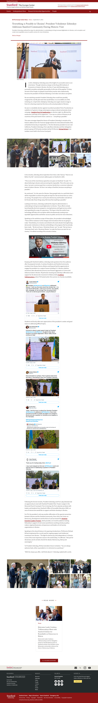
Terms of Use (22, 697)
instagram (85, 668)
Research (37, 676)
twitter (80, 668)
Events (9, 11)
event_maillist (75, 668)
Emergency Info (54, 695)
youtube (89, 668)
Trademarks (40, 697)
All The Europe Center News (20, 20)
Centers (37, 684)
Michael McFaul (63, 129)
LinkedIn (59, 684)
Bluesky (59, 681)
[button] (28, 153)
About (36, 689)
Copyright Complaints (66, 697)
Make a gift (77, 681)
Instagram (55, 684)
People (54, 11)
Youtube (62, 681)
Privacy (28, 697)
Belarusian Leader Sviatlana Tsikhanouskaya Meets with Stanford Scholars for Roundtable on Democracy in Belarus (49, 628)
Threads (62, 684)
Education (37, 678)
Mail (55, 681)
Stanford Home (23, 695)
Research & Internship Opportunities (39, 11)
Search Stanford (44, 695)
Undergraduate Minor (19, 11)
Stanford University (12, 1)
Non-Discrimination (48, 697)
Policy (36, 680)
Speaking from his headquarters (41, 112)
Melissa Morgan (16, 35)
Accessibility (57, 697)
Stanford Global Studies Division (78, 6)
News (36, 686)
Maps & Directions (34, 695)
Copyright (33, 697)
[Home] (21, 6)
